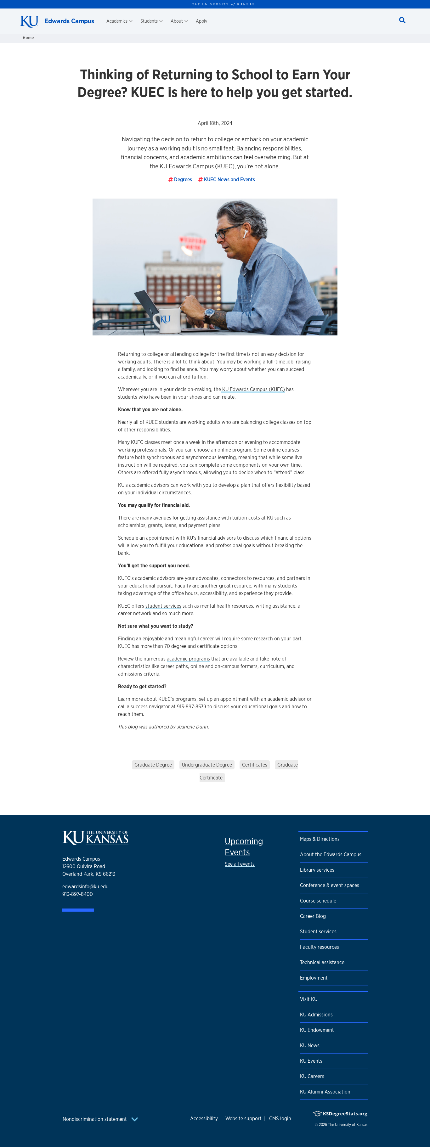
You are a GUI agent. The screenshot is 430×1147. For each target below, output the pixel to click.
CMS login (280, 1118)
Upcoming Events (244, 846)
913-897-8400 (77, 894)
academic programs (188, 658)
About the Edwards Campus (330, 854)
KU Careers (312, 1076)
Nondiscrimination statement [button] (95, 1119)
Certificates (254, 765)
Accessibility (204, 1118)
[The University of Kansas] (95, 842)
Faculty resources (319, 947)
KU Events (311, 1061)
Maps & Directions (320, 839)
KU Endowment (317, 1030)
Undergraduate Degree (207, 765)
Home (28, 37)
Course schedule (318, 900)
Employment (314, 978)
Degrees (183, 179)
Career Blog (313, 916)
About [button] (177, 21)
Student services (318, 931)
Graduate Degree (153, 765)
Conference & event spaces (329, 885)
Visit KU (308, 999)
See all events (240, 864)
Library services (317, 870)
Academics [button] (116, 21)
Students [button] (149, 21)
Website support (243, 1118)
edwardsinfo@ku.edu (85, 886)
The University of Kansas (347, 1124)
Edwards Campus (69, 21)
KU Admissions (316, 1014)
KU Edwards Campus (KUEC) (253, 389)
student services (163, 606)
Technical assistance (322, 962)
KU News (310, 1045)
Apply (201, 21)
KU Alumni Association (325, 1091)
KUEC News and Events (229, 179)
